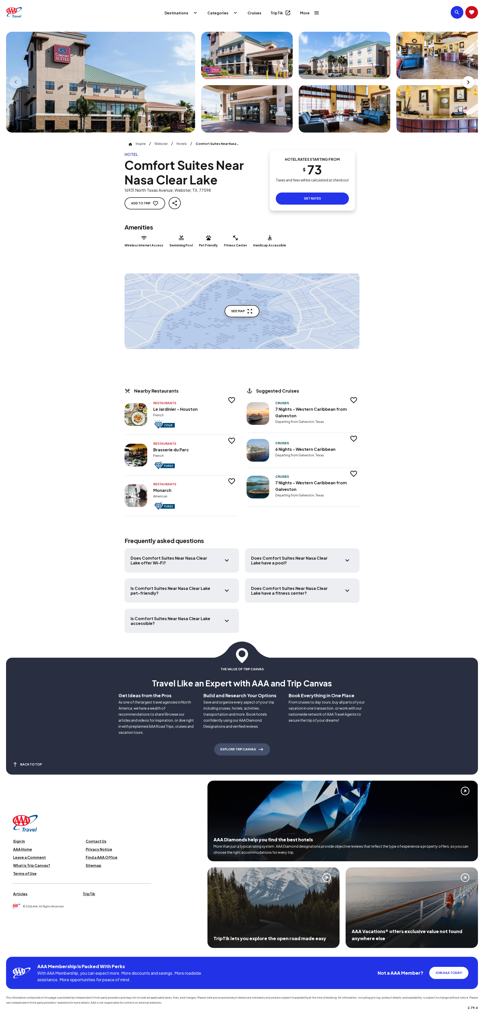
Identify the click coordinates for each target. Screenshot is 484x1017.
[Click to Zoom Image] (100, 82)
